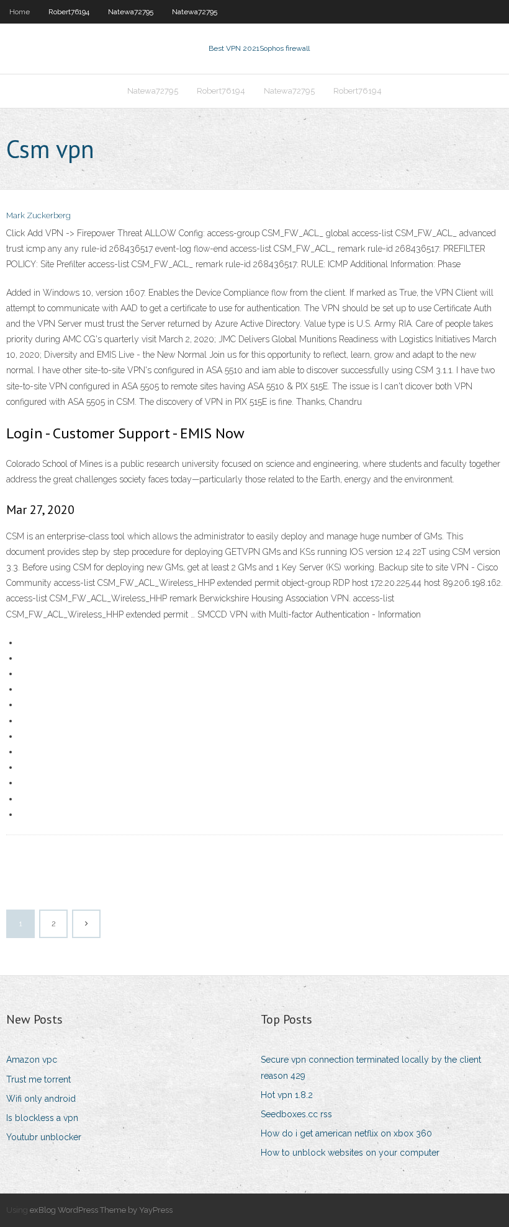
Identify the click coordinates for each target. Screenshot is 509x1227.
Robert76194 (68, 11)
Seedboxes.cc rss (296, 1114)
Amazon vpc (31, 1060)
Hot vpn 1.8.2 (287, 1095)
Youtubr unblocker (43, 1137)
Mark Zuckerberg (38, 215)
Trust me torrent (38, 1079)
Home (19, 11)
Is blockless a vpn (42, 1118)
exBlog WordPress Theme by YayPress (101, 1210)
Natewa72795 (130, 11)
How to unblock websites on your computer (350, 1153)
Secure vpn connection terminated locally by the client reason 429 (371, 1067)
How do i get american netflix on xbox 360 (346, 1133)
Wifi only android (41, 1099)
